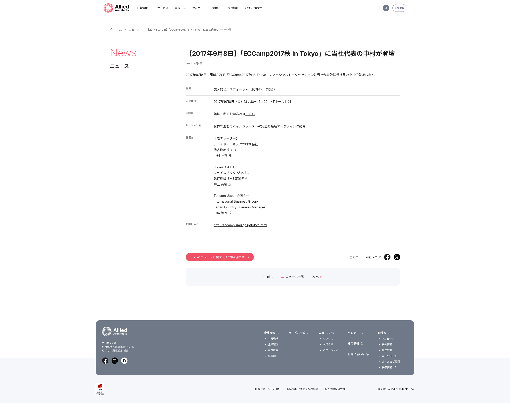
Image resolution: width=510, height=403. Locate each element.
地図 (270, 89)
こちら (250, 114)
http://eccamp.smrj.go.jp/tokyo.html (240, 225)
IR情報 (214, 8)
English (399, 7)
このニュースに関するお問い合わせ (219, 257)
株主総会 (387, 350)
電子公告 (387, 356)
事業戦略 (273, 338)
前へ (270, 277)
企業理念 (273, 344)
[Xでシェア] (397, 257)
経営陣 (272, 356)
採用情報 (233, 8)
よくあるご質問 (391, 361)
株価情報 (387, 367)
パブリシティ (330, 350)
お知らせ (328, 344)
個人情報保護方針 (335, 389)
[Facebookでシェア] (387, 257)
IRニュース (388, 338)
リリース (328, 338)
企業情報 (142, 8)
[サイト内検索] (386, 8)
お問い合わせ (253, 8)
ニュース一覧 (294, 277)
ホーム (118, 29)
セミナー (197, 8)
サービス (163, 8)
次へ (315, 277)
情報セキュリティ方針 (268, 389)
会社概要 (273, 350)
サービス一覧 (297, 332)
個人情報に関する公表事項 (302, 389)
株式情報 (387, 344)
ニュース (180, 8)
